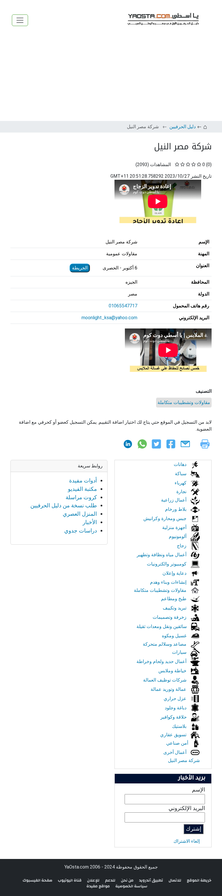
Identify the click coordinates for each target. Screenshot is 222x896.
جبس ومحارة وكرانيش (165, 518)
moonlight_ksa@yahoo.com (109, 317)
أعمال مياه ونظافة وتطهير (162, 554)
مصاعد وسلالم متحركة (165, 644)
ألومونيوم (178, 536)
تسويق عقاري (174, 734)
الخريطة (80, 268)
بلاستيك (180, 726)
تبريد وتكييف (175, 608)
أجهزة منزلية (175, 527)
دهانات (181, 464)
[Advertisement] (111, 77)
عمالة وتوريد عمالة (169, 689)
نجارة (182, 491)
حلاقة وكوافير (174, 717)
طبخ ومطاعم (174, 598)
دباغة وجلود (176, 707)
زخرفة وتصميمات (170, 617)
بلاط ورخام (176, 509)
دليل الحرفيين (182, 126)
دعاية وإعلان (175, 573)
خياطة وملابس (173, 670)
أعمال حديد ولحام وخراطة (162, 661)
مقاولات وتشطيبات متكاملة (184, 402)
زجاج (182, 545)
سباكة (181, 473)
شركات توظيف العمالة (165, 680)
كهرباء (181, 483)
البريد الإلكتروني (187, 808)
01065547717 (123, 306)
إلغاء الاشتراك (186, 841)
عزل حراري (176, 698)
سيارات (180, 652)
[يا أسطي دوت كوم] (162, 20)
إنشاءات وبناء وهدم (169, 582)
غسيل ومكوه (175, 635)
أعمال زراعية (174, 500)
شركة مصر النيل (184, 760)
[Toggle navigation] (20, 20)
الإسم (198, 789)
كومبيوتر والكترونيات (167, 564)
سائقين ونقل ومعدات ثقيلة (162, 626)
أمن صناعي (177, 743)
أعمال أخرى (175, 752)
